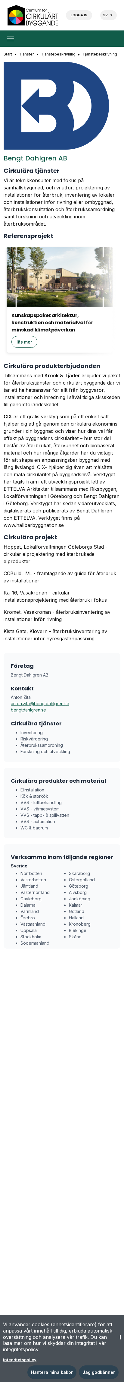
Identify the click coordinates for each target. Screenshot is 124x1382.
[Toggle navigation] (12, 38)
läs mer (24, 341)
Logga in (79, 15)
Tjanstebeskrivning (58, 54)
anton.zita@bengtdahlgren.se (40, 703)
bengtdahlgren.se (28, 709)
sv (105, 15)
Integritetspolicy (19, 1359)
